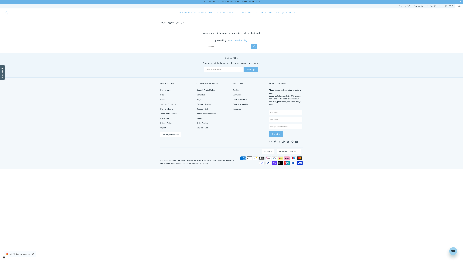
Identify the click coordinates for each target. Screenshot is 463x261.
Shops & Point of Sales (206, 90)
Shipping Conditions (168, 104)
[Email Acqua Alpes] (270, 142)
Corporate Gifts (203, 128)
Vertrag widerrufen (171, 134)
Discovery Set (202, 109)
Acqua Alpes (171, 160)
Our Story (236, 90)
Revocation (164, 118)
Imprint (163, 128)
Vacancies (237, 109)
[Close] (33, 254)
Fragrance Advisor (204, 104)
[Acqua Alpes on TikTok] (283, 142)
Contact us (201, 95)
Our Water (237, 95)
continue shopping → (239, 40)
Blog (162, 95)
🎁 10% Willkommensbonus (18, 254)
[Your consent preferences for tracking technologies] (4, 257)
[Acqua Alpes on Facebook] (275, 142)
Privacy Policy (166, 123)
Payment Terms (166, 109)
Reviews (200, 118)
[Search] (254, 46)
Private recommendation (206, 114)
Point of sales (165, 90)
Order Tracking (202, 123)
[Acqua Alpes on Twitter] (288, 142)
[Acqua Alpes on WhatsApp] (292, 142)
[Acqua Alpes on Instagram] (279, 142)
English (402, 6)
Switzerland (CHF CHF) (425, 6)
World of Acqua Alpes (241, 104)
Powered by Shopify (200, 163)
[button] (187, 13)
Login (450, 6)
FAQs (199, 99)
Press (162, 99)
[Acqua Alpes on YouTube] (296, 142)
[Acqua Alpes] (7, 13)
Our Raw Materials (240, 99)
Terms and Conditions (168, 114)
